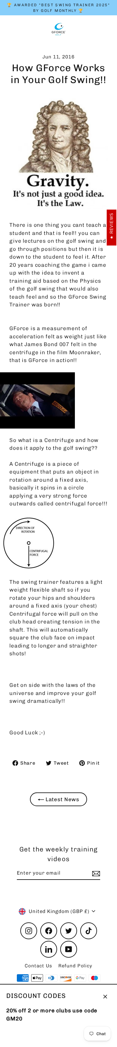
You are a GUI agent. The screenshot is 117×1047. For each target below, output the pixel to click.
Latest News (61, 799)
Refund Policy (75, 966)
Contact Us (38, 966)
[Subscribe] (95, 873)
